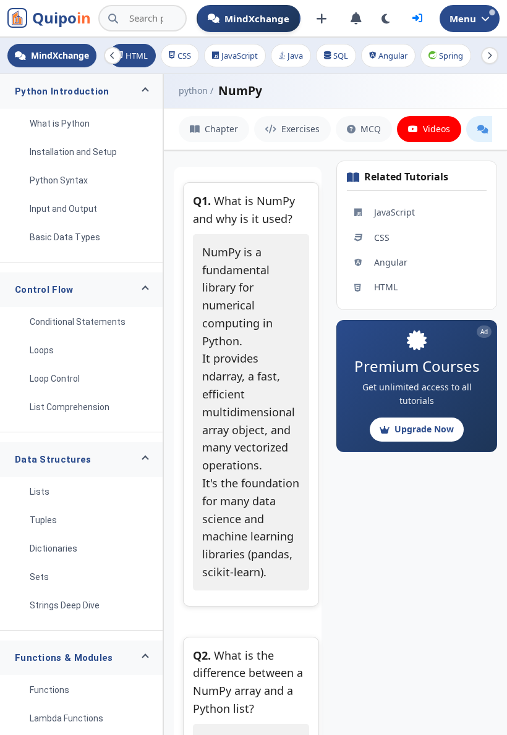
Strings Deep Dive (65, 605)
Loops (42, 350)
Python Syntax (59, 180)
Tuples (43, 520)
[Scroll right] (489, 55)
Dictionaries (53, 548)
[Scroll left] (112, 55)
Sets (39, 577)
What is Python (60, 123)
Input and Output (63, 209)
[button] (81, 91)
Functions (49, 690)
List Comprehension (69, 407)
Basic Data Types (65, 237)
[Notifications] (356, 18)
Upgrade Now (424, 429)
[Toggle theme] (386, 18)
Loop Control (55, 379)
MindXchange (256, 18)
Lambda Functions (66, 718)
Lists (39, 492)
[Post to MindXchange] (321, 18)
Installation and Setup (73, 152)
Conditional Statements (78, 322)
